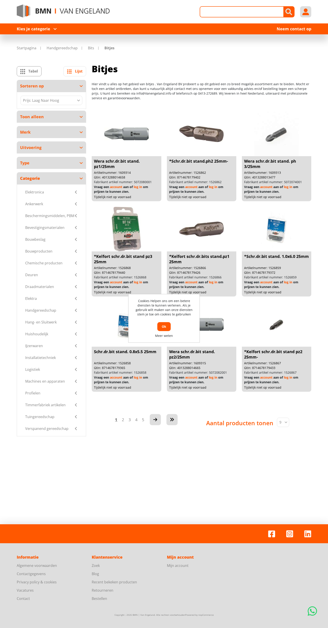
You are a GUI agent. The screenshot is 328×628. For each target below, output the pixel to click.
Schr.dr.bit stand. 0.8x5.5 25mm (125, 351)
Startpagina (26, 48)
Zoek (96, 565)
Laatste (172, 419)
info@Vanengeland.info (153, 93)
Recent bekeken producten (114, 582)
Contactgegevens (31, 573)
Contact (23, 598)
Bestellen (99, 598)
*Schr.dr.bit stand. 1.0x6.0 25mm (276, 256)
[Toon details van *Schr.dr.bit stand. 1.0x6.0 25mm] (276, 229)
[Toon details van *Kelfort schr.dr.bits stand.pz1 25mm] (201, 229)
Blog (95, 573)
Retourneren (102, 590)
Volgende (155, 419)
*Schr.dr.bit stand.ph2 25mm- (198, 161)
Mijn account (178, 565)
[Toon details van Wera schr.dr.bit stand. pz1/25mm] (126, 134)
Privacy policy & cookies (37, 582)
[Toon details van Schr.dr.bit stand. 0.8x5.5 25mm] (126, 324)
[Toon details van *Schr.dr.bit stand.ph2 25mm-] (201, 134)
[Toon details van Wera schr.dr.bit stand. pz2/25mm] (201, 324)
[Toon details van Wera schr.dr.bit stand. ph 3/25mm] (276, 134)
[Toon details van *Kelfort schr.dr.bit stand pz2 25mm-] (276, 324)
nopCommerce (206, 614)
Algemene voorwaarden (37, 565)
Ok (164, 326)
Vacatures (25, 590)
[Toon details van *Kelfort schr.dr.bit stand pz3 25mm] (126, 229)
